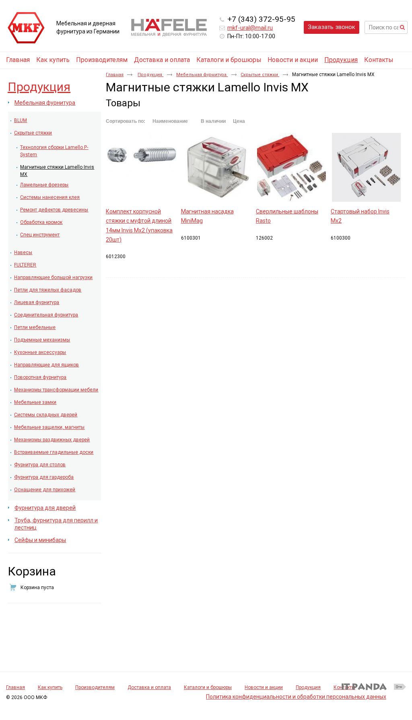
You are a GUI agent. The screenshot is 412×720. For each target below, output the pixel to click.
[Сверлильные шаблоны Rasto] (291, 167)
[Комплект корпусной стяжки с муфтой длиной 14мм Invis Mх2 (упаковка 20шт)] (141, 167)
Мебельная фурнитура (202, 74)
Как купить (50, 687)
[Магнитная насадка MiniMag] (216, 167)
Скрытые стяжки (260, 74)
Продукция (341, 60)
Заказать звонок (331, 27)
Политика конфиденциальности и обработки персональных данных (296, 696)
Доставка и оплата (149, 687)
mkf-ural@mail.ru (250, 27)
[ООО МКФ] (26, 28)
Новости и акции (264, 687)
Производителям (95, 687)
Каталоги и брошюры (208, 687)
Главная (115, 74)
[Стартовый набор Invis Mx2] (366, 167)
